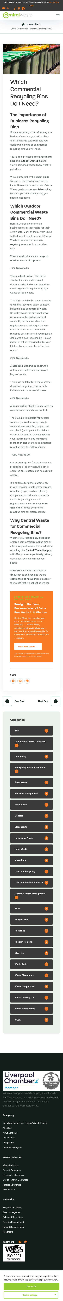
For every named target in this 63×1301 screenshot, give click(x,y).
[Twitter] (20, 681)
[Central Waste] (17, 15)
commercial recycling (39, 189)
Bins (37, 24)
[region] (31, 1285)
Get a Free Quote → (28, 646)
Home (30, 24)
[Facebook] (13, 681)
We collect (16, 570)
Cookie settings (29, 1295)
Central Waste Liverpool (39, 550)
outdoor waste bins (31, 160)
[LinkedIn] (27, 681)
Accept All (31, 1286)
